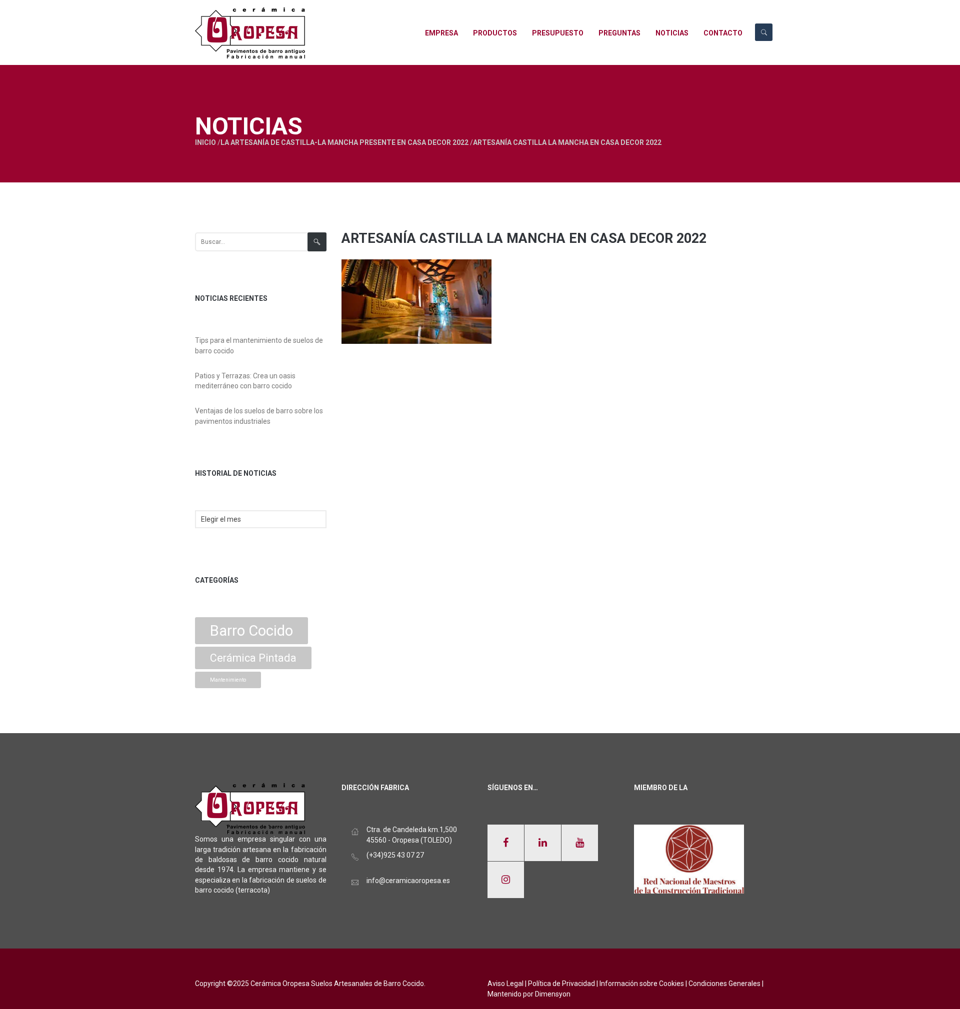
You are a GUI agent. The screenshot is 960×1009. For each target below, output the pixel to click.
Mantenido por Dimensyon (529, 994)
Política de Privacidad (561, 984)
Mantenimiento (228, 680)
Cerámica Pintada (253, 658)
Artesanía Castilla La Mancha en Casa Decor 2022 (524, 238)
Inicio (205, 142)
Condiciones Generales (724, 984)
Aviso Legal (506, 984)
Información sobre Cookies (642, 984)
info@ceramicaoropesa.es (408, 881)
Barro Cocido (251, 630)
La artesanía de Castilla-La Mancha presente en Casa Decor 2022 (344, 142)
